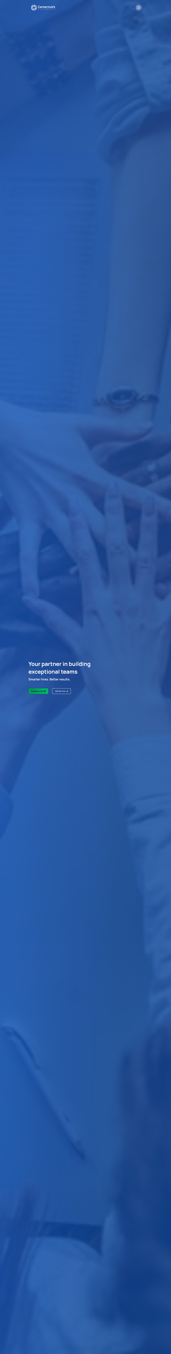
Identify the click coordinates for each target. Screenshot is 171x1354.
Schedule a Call (37, 691)
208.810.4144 (60, 691)
